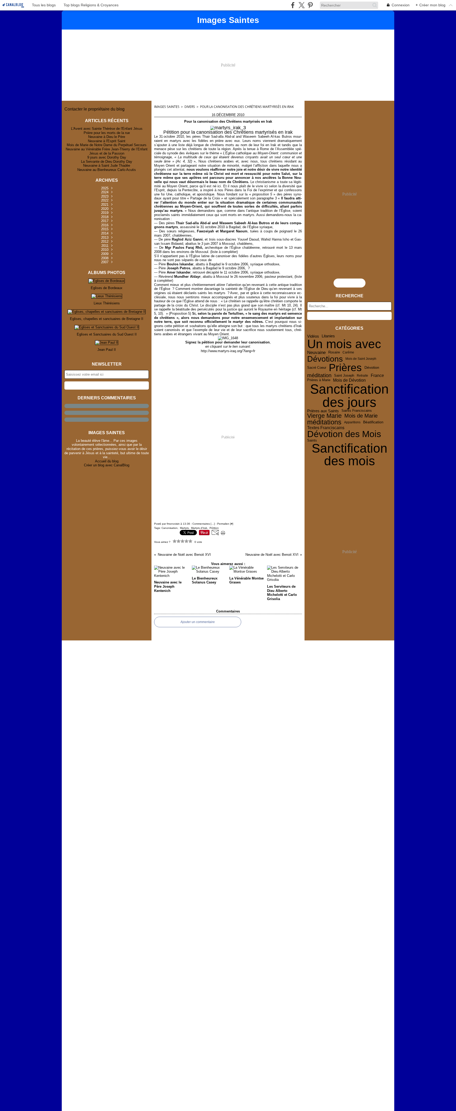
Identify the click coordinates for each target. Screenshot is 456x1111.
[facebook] (292, 5)
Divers (189, 106)
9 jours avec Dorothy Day (106, 157)
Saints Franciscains (356, 411)
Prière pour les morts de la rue (107, 133)
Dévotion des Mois (344, 434)
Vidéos (313, 336)
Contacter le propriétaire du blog (94, 109)
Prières (345, 368)
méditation (319, 375)
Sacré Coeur (316, 368)
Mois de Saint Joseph (360, 358)
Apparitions (352, 422)
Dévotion (371, 368)
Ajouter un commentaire (197, 622)
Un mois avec (344, 344)
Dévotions (325, 359)
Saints (312, 440)
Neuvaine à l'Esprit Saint (106, 141)
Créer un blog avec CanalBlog (106, 465)
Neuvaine (316, 352)
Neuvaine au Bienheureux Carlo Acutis (106, 170)
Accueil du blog (106, 461)
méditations (324, 422)
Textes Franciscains (325, 428)
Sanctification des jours (349, 395)
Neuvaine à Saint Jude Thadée (106, 165)
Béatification (373, 422)
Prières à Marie (318, 380)
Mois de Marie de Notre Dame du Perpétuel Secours (106, 145)
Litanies (328, 336)
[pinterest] (310, 5)
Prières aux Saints (323, 411)
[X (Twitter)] (301, 5)
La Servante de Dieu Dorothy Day (106, 162)
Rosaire (334, 352)
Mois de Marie (361, 416)
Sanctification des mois (349, 454)
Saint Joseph (344, 375)
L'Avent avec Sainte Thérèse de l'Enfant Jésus (106, 129)
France (377, 375)
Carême (348, 352)
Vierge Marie (324, 416)
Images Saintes (166, 106)
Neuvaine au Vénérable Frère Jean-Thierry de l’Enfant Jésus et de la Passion (107, 151)
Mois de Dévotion (349, 380)
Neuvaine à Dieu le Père (106, 137)
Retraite (362, 375)
